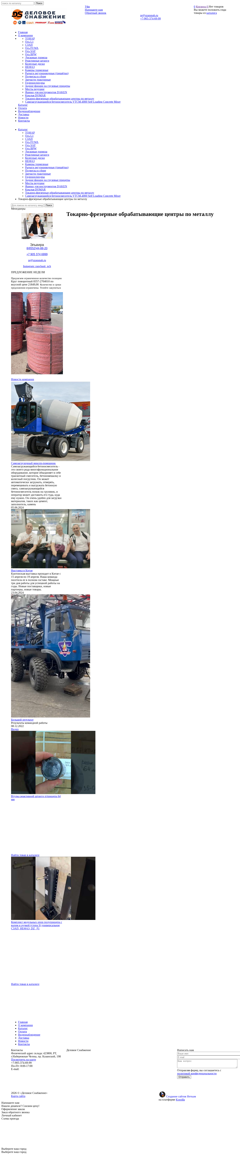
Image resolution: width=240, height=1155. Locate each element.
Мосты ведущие (34, 183)
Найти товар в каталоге (25, 855)
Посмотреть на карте (23, 1059)
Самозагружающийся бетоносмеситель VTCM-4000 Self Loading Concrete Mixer (73, 195)
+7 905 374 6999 (37, 254)
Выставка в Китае (22, 570)
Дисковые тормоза (36, 151)
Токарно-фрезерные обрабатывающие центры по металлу (59, 192)
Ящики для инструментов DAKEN (46, 186)
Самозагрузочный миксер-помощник (33, 463)
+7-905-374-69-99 (150, 18)
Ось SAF (30, 145)
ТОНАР (30, 132)
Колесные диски (35, 157)
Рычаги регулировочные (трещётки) (47, 167)
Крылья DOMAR (35, 189)
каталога (211, 12)
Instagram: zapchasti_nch (37, 266)
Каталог (23, 129)
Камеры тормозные (36, 164)
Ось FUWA (31, 142)
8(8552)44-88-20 (37, 248)
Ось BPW (31, 148)
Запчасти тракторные (38, 173)
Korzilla (180, 1099)
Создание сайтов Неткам (181, 1096)
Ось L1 (29, 135)
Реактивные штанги (37, 154)
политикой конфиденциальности (197, 1073)
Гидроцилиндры (35, 176)
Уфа (87, 6)
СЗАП (29, 138)
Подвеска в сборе (35, 170)
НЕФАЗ (30, 161)
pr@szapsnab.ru (149, 15)
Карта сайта (18, 1096)
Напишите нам (94, 9)
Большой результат (22, 719)
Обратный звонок (95, 12)
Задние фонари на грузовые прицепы (47, 180)
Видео (15, 729)
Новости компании (22, 379)
